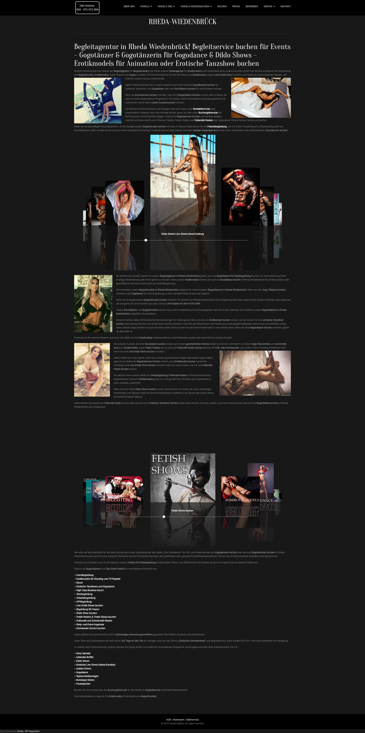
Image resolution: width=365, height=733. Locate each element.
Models (145, 6)
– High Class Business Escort (88, 590)
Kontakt (286, 6)
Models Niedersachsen (195, 6)
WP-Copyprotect (32, 731)
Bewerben (252, 6)
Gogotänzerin (141, 55)
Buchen (222, 6)
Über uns (129, 6)
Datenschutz (192, 719)
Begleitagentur (96, 46)
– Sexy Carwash (82, 653)
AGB (168, 719)
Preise (236, 6)
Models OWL (165, 6)
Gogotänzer (96, 55)
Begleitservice (213, 46)
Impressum (178, 719)
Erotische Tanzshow (205, 63)
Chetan (20, 731)
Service (268, 6)
